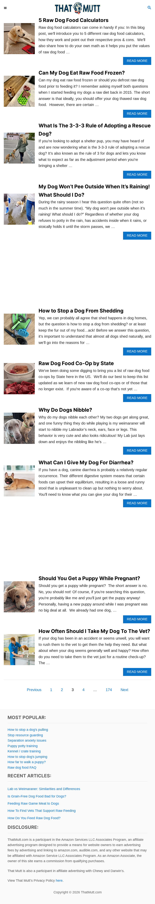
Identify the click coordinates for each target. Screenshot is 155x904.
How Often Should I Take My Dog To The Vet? (94, 631)
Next (124, 690)
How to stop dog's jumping (27, 757)
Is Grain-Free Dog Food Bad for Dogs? (37, 796)
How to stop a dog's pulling (28, 730)
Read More (139, 62)
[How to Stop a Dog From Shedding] (19, 331)
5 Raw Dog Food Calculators (73, 20)
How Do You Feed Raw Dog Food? (34, 818)
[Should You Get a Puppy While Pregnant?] (19, 598)
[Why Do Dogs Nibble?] (19, 430)
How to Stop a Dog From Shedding (81, 311)
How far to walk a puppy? (27, 762)
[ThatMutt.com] (77, 8)
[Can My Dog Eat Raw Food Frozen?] (19, 93)
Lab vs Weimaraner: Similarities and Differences (44, 789)
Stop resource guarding (25, 735)
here (59, 880)
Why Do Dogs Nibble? (65, 410)
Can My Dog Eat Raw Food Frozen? (82, 73)
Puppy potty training (23, 746)
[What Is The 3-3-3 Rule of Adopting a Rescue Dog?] (19, 150)
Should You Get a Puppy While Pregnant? (89, 578)
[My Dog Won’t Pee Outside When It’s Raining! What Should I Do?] (19, 211)
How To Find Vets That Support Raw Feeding (42, 811)
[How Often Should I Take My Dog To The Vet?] (19, 651)
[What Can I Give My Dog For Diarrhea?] (19, 482)
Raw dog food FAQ (22, 767)
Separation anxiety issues (27, 740)
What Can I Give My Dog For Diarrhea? (86, 462)
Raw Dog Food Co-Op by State (76, 363)
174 (109, 690)
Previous (34, 690)
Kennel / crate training (24, 751)
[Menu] (5, 8)
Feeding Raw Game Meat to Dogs (33, 803)
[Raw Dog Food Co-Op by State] (19, 380)
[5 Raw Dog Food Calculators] (19, 40)
